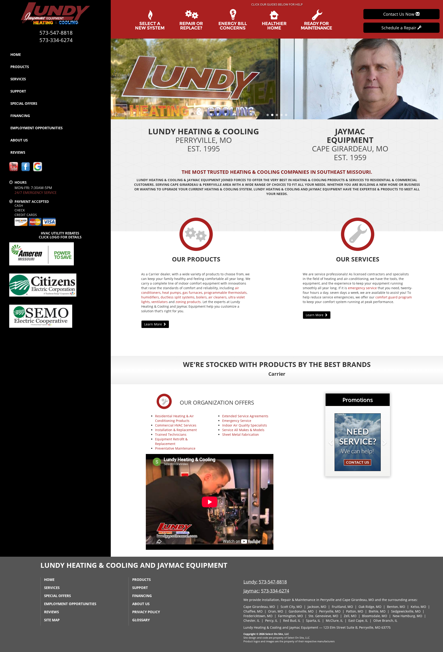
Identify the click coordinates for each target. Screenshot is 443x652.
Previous (115, 79)
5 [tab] (287, 116)
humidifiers (150, 297)
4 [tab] (282, 116)
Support (18, 91)
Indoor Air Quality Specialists (244, 425)
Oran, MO (275, 611)
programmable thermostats (225, 292)
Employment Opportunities (36, 128)
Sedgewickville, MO (406, 611)
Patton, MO (354, 611)
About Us (19, 140)
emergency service (362, 288)
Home (15, 54)
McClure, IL (334, 620)
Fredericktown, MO (257, 616)
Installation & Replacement (176, 430)
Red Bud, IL (291, 620)
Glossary (141, 620)
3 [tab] (278, 116)
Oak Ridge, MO (370, 606)
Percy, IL (271, 620)
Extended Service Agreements (245, 416)
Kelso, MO (418, 606)
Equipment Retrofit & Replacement (171, 441)
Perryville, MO (330, 611)
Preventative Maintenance (175, 448)
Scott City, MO (291, 606)
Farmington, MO (290, 616)
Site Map (52, 620)
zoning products (188, 302)
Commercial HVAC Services (175, 425)
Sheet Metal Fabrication (240, 434)
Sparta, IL (313, 620)
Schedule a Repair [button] (399, 27)
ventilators (159, 302)
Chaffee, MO (253, 611)
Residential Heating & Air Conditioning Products (174, 418)
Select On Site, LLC (277, 634)
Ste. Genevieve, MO (323, 616)
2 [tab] (273, 116)
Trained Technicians (170, 434)
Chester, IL (251, 620)
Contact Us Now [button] (399, 14)
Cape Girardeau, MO (259, 606)
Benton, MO (396, 606)
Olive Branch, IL (385, 620)
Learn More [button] (153, 324)
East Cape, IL (358, 620)
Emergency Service (236, 420)
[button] (338, 442)
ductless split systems (178, 297)
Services (18, 79)
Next (438, 79)
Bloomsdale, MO (374, 616)
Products (19, 66)
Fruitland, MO (342, 606)
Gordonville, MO (301, 611)
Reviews (17, 152)
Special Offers (23, 103)
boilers (201, 297)
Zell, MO (350, 616)
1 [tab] (268, 116)
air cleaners (217, 297)
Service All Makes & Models (243, 430)
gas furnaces (192, 292)
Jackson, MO (317, 606)
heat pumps (171, 292)
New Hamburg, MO (407, 616)
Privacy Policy (146, 612)
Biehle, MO (377, 611)
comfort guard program (393, 297)
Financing (20, 115)
